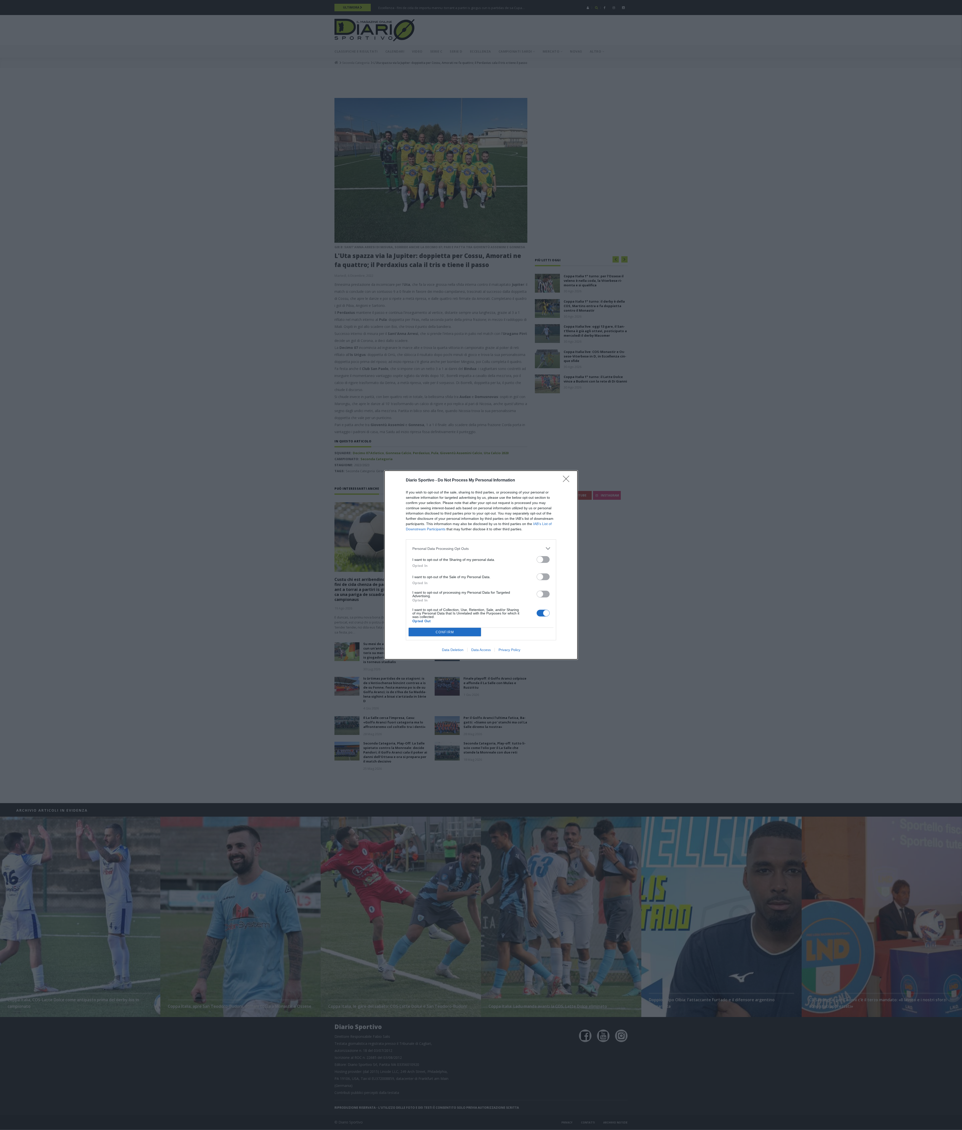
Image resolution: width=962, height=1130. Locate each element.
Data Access (481, 650)
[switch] (543, 559)
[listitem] (481, 548)
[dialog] (481, 565)
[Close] (567, 480)
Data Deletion (452, 650)
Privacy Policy (509, 650)
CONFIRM (445, 632)
